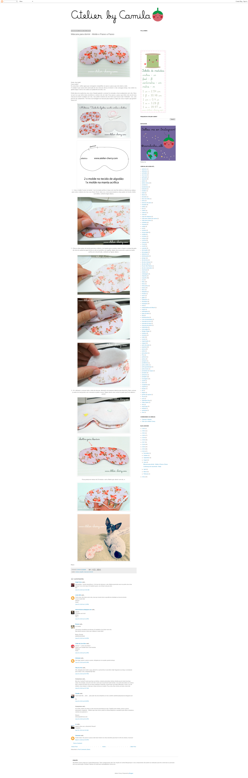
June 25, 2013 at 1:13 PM (82, 604)
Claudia (77, 693)
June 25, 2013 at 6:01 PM (82, 662)
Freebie (144, 293)
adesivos (144, 169)
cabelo (144, 210)
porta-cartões (145, 365)
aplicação (144, 177)
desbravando (145, 256)
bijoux (143, 194)
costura (77, 571)
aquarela (144, 179)
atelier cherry (145, 183)
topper (143, 392)
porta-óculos (145, 369)
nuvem (144, 339)
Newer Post (74, 746)
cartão (143, 226)
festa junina (145, 285)
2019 (143, 437)
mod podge (145, 329)
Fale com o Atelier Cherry (148, 421)
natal (143, 337)
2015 (143, 446)
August (146, 460)
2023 (143, 428)
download (144, 270)
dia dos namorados (147, 268)
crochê (144, 246)
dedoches (144, 254)
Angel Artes (78, 582)
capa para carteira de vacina (149, 218)
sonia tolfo (78, 595)
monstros (144, 335)
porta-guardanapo (147, 367)
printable (144, 376)
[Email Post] (89, 569)
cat (142, 228)
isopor (143, 309)
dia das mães (145, 264)
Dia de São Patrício (147, 266)
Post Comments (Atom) (84, 749)
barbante (144, 189)
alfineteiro (144, 171)
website (144, 408)
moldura (144, 333)
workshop (144, 410)
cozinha (144, 240)
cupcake (144, 248)
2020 (143, 435)
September (147, 457)
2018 (143, 440)
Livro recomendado (147, 319)
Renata (77, 624)
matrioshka (145, 327)
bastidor (144, 190)
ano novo (144, 175)
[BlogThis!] (94, 570)
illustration (144, 301)
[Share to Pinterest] (100, 570)
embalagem (145, 274)
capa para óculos (146, 220)
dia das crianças (146, 262)
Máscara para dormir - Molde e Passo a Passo (155, 464)
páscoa (144, 349)
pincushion (145, 353)
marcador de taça (146, 323)
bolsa (143, 200)
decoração (145, 250)
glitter (143, 297)
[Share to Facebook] (98, 570)
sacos (143, 382)
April (145, 469)
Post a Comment (77, 743)
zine (143, 412)
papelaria (144, 347)
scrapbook (144, 384)
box (143, 208)
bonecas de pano (146, 202)
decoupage (145, 252)
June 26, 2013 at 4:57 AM (82, 688)
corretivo (144, 236)
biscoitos (144, 196)
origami (144, 343)
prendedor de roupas (147, 370)
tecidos (144, 388)
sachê (143, 380)
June (145, 462)
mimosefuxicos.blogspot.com (83, 609)
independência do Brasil (148, 307)
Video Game (145, 402)
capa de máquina (146, 216)
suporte (144, 386)
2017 (143, 442)
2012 (143, 477)
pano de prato (145, 345)
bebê (143, 193)
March (145, 471)
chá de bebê (145, 232)
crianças (144, 242)
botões (144, 206)
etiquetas (144, 276)
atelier (143, 181)
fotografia (144, 291)
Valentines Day (146, 400)
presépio (144, 372)
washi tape (145, 406)
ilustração (144, 303)
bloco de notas (146, 198)
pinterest (144, 357)
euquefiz (82, 571)
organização (145, 341)
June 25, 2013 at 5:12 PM (82, 653)
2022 (143, 431)
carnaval (144, 224)
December (146, 453)
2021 (143, 433)
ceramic (144, 230)
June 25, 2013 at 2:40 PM (82, 638)
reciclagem (145, 378)
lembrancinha (145, 317)
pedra (143, 351)
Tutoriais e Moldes (147, 419)
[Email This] (93, 570)
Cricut (143, 244)
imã (143, 305)
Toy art (143, 396)
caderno (144, 212)
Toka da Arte (78, 667)
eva (143, 280)
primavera (144, 374)
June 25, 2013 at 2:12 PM (82, 619)
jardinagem (145, 311)
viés (143, 404)
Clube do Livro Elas (80, 643)
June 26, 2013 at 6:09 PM (82, 701)
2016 (143, 444)
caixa (143, 214)
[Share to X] (96, 570)
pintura (144, 359)
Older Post (133, 746)
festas (143, 287)
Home (104, 746)
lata (143, 315)
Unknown (77, 658)
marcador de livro (146, 321)
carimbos (144, 222)
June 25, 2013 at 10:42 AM (82, 590)
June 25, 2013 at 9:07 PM (82, 674)
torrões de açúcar (146, 394)
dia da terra (145, 260)
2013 (143, 451)
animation (144, 173)
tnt (142, 390)
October (146, 455)
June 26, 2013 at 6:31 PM (82, 719)
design (144, 258)
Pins (143, 355)
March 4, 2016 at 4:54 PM (82, 740)
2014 (143, 449)
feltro (143, 281)
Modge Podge (145, 331)
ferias (143, 283)
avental (144, 185)
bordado (144, 204)
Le (76, 724)
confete (144, 234)
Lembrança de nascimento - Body (152, 466)
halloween (144, 299)
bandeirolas (145, 187)
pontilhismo (145, 363)
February (146, 474)
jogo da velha (145, 313)
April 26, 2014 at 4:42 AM (81, 730)
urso (143, 398)
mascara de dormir (88, 571)
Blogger (131, 773)
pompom (144, 361)
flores (143, 289)
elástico (144, 272)
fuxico (143, 295)
